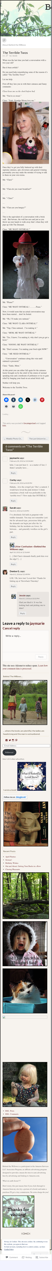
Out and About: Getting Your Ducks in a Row (23, 866)
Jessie (14, 56)
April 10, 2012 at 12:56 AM (20, 552)
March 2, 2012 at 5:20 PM (19, 511)
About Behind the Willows (14, 45)
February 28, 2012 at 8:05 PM (21, 483)
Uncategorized (29, 423)
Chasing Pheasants (12, 869)
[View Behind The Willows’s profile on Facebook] (6, 740)
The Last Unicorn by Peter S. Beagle (39, 439)
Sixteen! (8, 860)
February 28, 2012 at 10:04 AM (21, 461)
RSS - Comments (11, 1114)
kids (4, 425)
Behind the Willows (25, 18)
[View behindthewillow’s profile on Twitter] (10, 740)
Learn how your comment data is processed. (25, 667)
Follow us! (9, 752)
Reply (13, 473)
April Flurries (10, 856)
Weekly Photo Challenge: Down (14, 439)
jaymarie (37, 623)
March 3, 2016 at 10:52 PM (29, 598)
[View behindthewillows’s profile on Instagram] (13, 740)
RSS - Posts (9, 1111)
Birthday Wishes (11, 863)
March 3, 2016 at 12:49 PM (20, 574)
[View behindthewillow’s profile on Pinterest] (16, 740)
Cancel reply (11, 628)
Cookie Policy (9, 1249)
